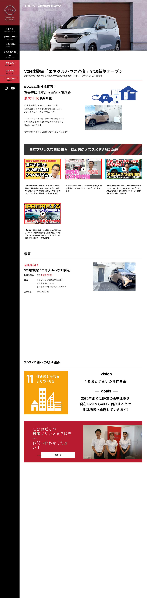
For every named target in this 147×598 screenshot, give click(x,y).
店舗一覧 (58, 455)
